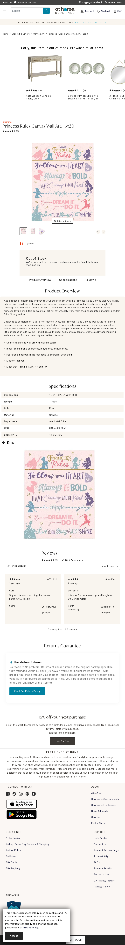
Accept (14, 936)
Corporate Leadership (103, 805)
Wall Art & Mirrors (21, 34)
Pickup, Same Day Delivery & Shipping (27, 844)
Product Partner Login (106, 850)
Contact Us (100, 844)
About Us (96, 793)
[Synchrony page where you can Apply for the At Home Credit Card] (13, 907)
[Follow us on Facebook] (8, 794)
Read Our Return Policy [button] (27, 691)
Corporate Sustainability (105, 799)
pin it (3, 444)
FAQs (97, 862)
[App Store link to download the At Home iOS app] (22, 804)
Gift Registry (13, 868)
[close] (66, 913)
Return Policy (13, 850)
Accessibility (101, 856)
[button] (65, 10)
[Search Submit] (46, 11)
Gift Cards (11, 862)
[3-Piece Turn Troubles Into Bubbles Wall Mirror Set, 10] (86, 69)
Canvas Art (39, 34)
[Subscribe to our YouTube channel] (34, 794)
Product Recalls (103, 868)
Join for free (62, 741)
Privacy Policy (102, 886)
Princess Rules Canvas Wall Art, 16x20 (38, 126)
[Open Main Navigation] (4, 11)
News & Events (99, 811)
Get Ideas (11, 856)
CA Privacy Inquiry (104, 880)
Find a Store (98, 823)
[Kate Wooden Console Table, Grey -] (45, 69)
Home (5, 34)
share (8, 444)
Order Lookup (13, 838)
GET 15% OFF (75, 940)
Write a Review (19, 566)
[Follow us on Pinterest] (27, 794)
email (13, 444)
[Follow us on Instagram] (21, 794)
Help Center (100, 838)
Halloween (19, 2)
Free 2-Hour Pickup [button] (30, 2)
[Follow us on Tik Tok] (14, 794)
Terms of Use (101, 874)
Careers (95, 817)
